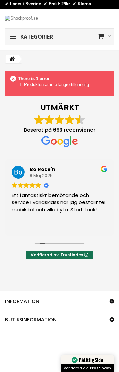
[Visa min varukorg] (104, 36)
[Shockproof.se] (21, 17)
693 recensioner (74, 129)
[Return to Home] (12, 59)
